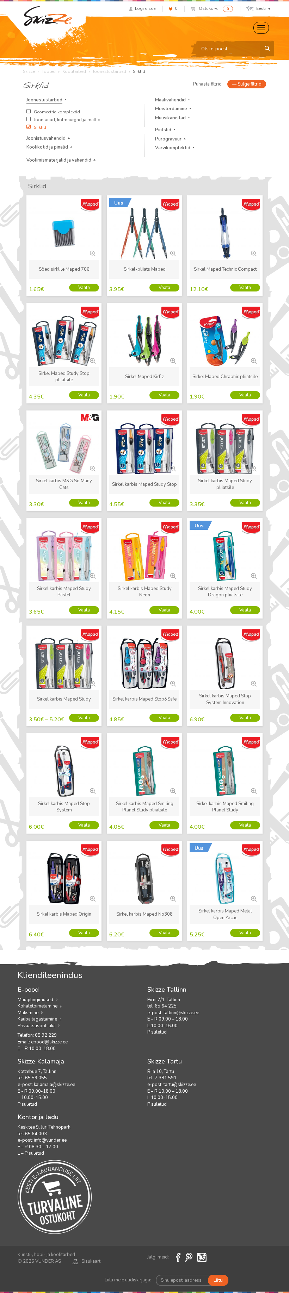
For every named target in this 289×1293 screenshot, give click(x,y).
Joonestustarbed (109, 71)
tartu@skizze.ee (180, 1084)
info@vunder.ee (50, 1140)
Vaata (84, 287)
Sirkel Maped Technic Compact (225, 269)
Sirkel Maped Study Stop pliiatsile (64, 376)
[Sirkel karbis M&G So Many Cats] (92, 468)
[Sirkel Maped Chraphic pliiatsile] (253, 360)
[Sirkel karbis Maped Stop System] (92, 790)
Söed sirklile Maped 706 (64, 269)
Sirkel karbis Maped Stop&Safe (144, 699)
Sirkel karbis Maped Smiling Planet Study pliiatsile (144, 807)
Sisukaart (90, 1261)
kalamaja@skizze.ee (54, 1084)
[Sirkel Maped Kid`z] (172, 360)
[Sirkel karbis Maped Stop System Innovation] (253, 683)
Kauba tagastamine (37, 1019)
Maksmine (28, 1013)
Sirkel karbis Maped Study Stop (144, 484)
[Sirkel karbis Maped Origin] (92, 898)
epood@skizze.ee (49, 1042)
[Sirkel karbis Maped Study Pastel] (92, 575)
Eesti (261, 8)
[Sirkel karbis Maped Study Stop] (172, 468)
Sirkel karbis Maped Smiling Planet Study (225, 807)
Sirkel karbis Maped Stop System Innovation (225, 699)
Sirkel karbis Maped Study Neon (145, 591)
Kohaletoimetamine (37, 1006)
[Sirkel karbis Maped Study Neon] (172, 575)
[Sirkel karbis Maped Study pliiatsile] (253, 468)
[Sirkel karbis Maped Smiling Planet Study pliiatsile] (172, 790)
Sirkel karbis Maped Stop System (64, 807)
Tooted (49, 71)
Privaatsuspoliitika (37, 1026)
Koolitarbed (74, 71)
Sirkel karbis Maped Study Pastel (64, 591)
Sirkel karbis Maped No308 (144, 914)
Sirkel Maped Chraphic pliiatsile (225, 377)
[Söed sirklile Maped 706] (92, 253)
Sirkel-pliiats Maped (145, 269)
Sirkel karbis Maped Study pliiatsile (225, 484)
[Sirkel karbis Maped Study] (92, 683)
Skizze (29, 71)
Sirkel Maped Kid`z (144, 377)
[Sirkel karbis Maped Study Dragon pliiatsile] (253, 575)
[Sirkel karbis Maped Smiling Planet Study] (253, 790)
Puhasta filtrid (207, 84)
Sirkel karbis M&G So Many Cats (64, 484)
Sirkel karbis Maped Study (64, 699)
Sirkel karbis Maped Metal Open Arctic (225, 914)
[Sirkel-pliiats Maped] (172, 253)
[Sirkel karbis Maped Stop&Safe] (172, 683)
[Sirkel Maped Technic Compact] (253, 253)
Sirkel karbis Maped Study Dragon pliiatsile (225, 591)
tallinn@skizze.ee (181, 1013)
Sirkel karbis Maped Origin (64, 914)
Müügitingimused (35, 1000)
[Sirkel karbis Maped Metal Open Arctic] (253, 898)
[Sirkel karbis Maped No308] (172, 898)
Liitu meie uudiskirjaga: (128, 1280)
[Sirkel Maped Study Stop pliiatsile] (92, 360)
